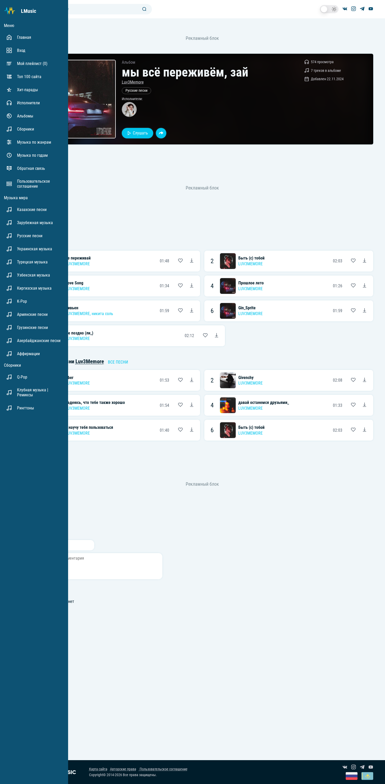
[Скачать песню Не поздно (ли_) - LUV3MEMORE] (216, 335)
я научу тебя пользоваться (89, 427)
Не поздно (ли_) (79, 333)
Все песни (118, 362)
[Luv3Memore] (129, 109)
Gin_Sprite (247, 307)
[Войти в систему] (383, 2)
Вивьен (71, 307)
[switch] (329, 9)
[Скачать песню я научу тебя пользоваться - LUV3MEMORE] (191, 430)
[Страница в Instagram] (353, 9)
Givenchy (246, 377)
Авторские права (123, 769)
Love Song (74, 282)
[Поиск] (144, 9)
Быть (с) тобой (251, 258)
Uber (69, 377)
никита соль (102, 313)
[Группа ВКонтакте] (345, 9)
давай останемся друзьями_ (263, 402)
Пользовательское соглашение (163, 769)
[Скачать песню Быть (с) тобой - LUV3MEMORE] (364, 261)
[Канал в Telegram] (362, 9)
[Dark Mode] (329, 9)
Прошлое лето (251, 282)
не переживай (78, 258)
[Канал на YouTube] (370, 9)
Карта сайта (98, 769)
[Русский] (352, 776)
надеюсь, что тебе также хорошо (95, 402)
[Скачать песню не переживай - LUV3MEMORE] (191, 261)
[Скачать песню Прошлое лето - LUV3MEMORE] (364, 286)
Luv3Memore (133, 82)
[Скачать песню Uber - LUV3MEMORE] (191, 380)
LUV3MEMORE (77, 263)
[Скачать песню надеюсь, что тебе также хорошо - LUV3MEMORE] (191, 405)
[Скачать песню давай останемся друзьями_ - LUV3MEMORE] (364, 405)
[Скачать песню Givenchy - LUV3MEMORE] (364, 380)
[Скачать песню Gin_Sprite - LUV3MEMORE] (364, 310)
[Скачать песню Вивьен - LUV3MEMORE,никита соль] (191, 310)
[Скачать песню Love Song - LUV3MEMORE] (191, 286)
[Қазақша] (367, 776)
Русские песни (136, 90)
